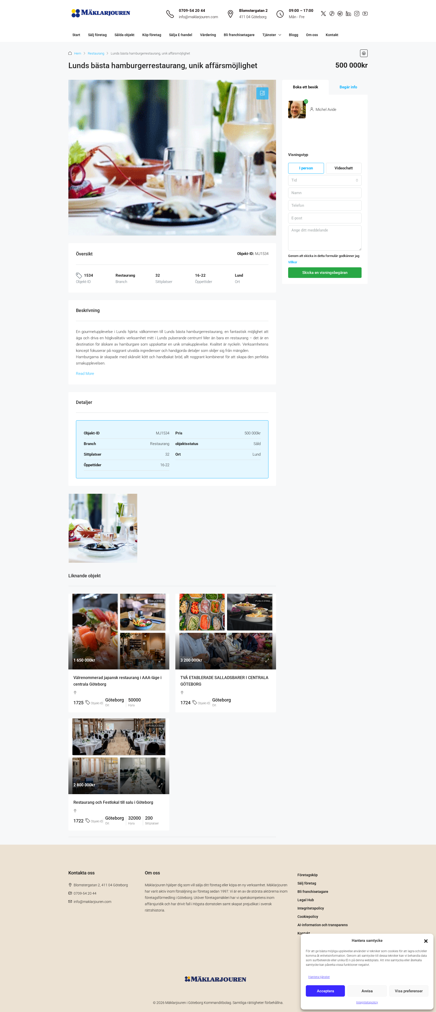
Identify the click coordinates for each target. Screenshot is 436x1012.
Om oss (312, 35)
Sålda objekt (124, 35)
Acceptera (325, 991)
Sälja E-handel (180, 35)
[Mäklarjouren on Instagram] (356, 14)
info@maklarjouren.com (198, 17)
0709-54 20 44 (192, 10)
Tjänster (269, 35)
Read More (85, 373)
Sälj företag (97, 35)
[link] (118, 631)
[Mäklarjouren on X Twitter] (323, 14)
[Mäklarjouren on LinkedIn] (348, 14)
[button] (425, 940)
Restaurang (96, 53)
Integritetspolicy (367, 1002)
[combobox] (325, 180)
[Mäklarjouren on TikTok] (331, 14)
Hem (77, 53)
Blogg (293, 35)
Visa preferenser (409, 991)
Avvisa (367, 991)
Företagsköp (307, 875)
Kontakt (332, 35)
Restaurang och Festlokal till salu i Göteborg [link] (113, 802)
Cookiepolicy (307, 917)
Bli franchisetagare (239, 35)
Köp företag (151, 35)
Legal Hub (305, 900)
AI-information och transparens (322, 925)
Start (76, 35)
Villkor (292, 262)
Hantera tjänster (319, 977)
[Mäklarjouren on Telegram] (340, 14)
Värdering (208, 35)
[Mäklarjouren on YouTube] (365, 14)
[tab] (262, 93)
